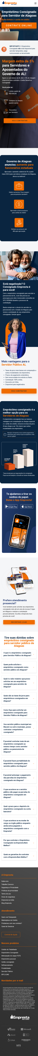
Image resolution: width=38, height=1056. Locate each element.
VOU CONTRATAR (19, 121)
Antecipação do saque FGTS (11, 956)
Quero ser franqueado (8, 917)
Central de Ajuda (10, 935)
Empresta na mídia (7, 900)
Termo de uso (6, 894)
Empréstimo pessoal (8, 959)
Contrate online (19, 25)
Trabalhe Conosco (7, 884)
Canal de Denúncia (7, 926)
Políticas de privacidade (9, 891)
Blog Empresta (6, 903)
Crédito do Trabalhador (9, 949)
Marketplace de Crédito (9, 920)
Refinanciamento (7, 965)
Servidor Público (7, 971)
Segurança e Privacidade (9, 887)
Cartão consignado (7, 962)
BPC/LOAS (5, 974)
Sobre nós (4, 881)
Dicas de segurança (8, 897)
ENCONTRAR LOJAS (19, 622)
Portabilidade (6, 968)
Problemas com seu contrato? (11, 923)
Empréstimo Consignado (9, 953)
